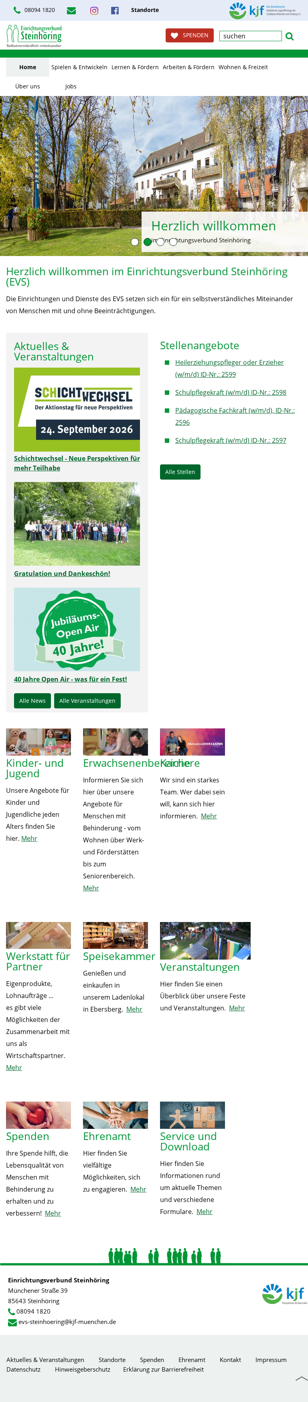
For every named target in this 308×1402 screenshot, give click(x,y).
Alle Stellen (180, 472)
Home (27, 67)
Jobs (71, 86)
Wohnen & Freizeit (243, 67)
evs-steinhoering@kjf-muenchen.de (67, 1322)
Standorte (112, 1360)
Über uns (27, 86)
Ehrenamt (191, 1360)
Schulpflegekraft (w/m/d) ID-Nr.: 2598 (230, 392)
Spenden (152, 1360)
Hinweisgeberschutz (82, 1369)
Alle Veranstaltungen (87, 700)
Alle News (32, 700)
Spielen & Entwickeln (79, 67)
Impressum (271, 1360)
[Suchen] (290, 35)
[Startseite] (34, 36)
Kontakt (230, 1360)
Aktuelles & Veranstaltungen (45, 1360)
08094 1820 (33, 1311)
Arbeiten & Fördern (189, 67)
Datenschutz (23, 1369)
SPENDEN (193, 35)
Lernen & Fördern (135, 67)
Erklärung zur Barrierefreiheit (163, 1369)
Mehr (29, 838)
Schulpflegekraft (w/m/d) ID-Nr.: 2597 (230, 440)
